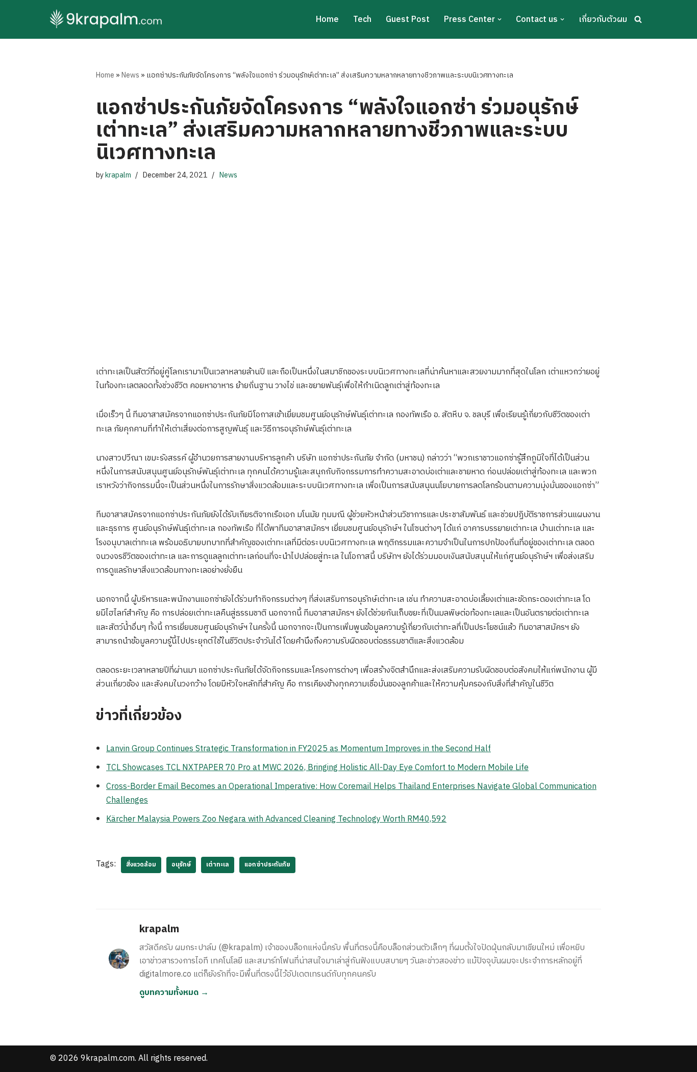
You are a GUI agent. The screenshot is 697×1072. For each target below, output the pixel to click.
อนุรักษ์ (181, 865)
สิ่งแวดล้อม (141, 865)
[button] (499, 19)
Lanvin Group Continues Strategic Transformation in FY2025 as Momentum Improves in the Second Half (298, 749)
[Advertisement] (348, 263)
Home (327, 20)
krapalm (118, 175)
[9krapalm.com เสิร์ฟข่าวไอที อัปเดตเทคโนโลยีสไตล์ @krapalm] (107, 19)
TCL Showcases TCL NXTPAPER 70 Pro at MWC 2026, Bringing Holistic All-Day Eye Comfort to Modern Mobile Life (317, 768)
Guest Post (408, 20)
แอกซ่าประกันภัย (267, 865)
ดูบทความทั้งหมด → (174, 993)
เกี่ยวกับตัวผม (603, 20)
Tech (362, 20)
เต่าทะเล (217, 865)
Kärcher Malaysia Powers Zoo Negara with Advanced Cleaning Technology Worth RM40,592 (276, 819)
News (130, 75)
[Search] (638, 19)
